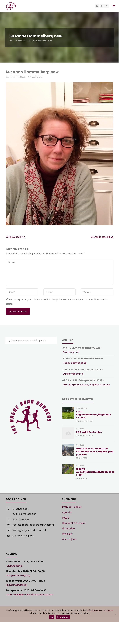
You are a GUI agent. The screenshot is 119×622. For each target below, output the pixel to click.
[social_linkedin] (106, 6)
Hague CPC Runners (73, 523)
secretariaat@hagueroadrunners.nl (33, 524)
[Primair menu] (114, 6)
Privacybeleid (63, 617)
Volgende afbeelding (102, 236)
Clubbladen (20, 41)
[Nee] (115, 614)
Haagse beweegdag (75, 363)
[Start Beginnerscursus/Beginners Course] (68, 413)
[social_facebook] (97, 6)
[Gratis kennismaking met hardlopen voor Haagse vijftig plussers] (68, 450)
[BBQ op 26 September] (68, 433)
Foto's (65, 517)
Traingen (81, 408)
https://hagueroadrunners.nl (29, 530)
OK (51, 617)
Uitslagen (67, 533)
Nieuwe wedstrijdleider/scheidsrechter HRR (95, 472)
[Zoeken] (9, 341)
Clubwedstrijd (71, 352)
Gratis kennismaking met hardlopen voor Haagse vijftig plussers (94, 451)
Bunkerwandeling (73, 373)
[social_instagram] (102, 6)
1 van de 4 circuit (72, 507)
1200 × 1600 (13, 77)
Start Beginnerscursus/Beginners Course (86, 384)
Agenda (66, 512)
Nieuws (80, 428)
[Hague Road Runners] (11, 6)
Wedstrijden (69, 539)
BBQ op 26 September (89, 432)
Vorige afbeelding (15, 236)
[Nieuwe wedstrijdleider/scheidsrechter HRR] (68, 469)
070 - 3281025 (20, 519)
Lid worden (68, 528)
